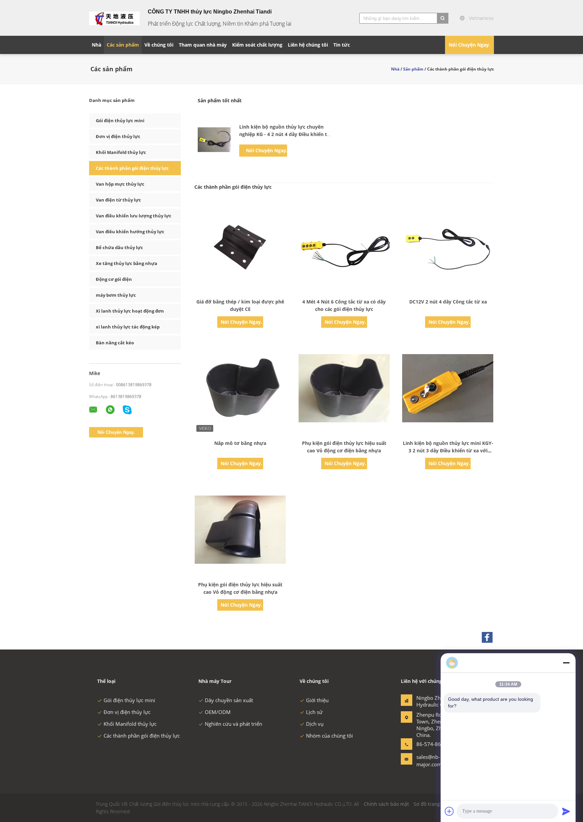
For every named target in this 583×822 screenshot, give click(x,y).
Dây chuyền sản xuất (229, 700)
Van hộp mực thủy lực (120, 184)
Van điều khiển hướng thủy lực (130, 232)
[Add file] (449, 811)
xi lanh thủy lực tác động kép (128, 327)
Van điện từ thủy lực (118, 200)
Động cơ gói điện (114, 279)
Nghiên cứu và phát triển (233, 723)
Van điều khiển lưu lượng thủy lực (133, 216)
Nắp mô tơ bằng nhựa (240, 443)
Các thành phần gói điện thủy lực (132, 168)
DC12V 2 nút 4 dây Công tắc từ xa (448, 301)
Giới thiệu (317, 700)
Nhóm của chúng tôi (329, 735)
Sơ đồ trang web (432, 804)
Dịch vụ (315, 723)
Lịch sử (314, 712)
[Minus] (566, 663)
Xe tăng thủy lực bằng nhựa (126, 263)
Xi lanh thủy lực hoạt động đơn (130, 311)
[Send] (566, 811)
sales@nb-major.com (429, 760)
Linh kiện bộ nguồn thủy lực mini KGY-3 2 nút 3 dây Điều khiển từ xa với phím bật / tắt (448, 450)
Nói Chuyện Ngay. (469, 45)
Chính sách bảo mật (386, 804)
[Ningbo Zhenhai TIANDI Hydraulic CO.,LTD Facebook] (487, 637)
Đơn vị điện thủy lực (118, 136)
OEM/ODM (218, 712)
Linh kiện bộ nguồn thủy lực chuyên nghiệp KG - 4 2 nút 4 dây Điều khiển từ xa (285, 134)
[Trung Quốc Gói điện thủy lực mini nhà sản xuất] (114, 18)
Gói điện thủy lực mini (120, 120)
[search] (442, 18)
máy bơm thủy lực (116, 295)
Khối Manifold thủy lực (121, 152)
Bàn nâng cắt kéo (115, 343)
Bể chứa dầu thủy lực (119, 247)
